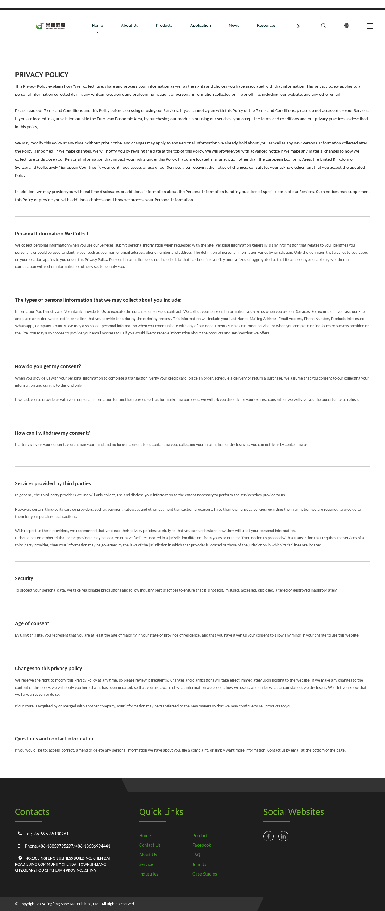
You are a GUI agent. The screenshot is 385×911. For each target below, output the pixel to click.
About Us (129, 25)
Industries (148, 874)
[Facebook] (268, 836)
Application (200, 25)
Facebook (201, 845)
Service (146, 864)
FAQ (196, 855)
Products (164, 25)
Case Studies (204, 874)
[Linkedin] (283, 836)
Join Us (199, 864)
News (234, 25)
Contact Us (149, 845)
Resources (266, 25)
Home (97, 25)
